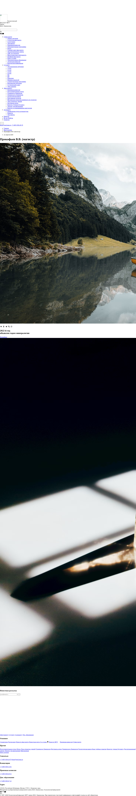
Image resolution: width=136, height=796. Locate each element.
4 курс (9, 73)
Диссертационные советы (15, 52)
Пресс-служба (11, 58)
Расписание (12, 742)
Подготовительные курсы (15, 91)
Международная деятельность (16, 55)
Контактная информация (15, 63)
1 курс (9, 68)
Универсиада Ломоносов (15, 95)
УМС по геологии (13, 53)
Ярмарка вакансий (13, 80)
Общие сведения (12, 38)
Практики (10, 78)
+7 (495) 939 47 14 (5, 781)
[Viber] (9, 326)
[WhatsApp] (11, 326)
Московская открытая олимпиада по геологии (22, 100)
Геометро (7, 120)
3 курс (9, 71)
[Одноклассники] (4, 326)
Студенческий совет (13, 85)
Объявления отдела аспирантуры (17, 111)
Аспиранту (7, 110)
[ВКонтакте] (1, 326)
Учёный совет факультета (15, 50)
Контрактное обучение (14, 83)
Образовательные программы (16, 47)
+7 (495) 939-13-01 (6, 767)
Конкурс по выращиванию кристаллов (19, 108)
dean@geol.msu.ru (5, 125)
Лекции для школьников (15, 106)
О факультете (8, 37)
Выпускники (8, 130)
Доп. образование (28, 735)
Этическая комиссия (13, 61)
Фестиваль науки (12, 103)
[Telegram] (6, 326)
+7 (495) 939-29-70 (17, 125)
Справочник (4, 742)
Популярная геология (14, 98)
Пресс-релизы (4, 752)
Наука (9, 48)
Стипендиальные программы (16, 81)
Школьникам (25, 751)
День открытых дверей (14, 101)
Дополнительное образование (16, 60)
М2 (8, 76)
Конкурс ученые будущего (115, 749)
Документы (11, 43)
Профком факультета (13, 56)
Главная (6, 128)
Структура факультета (14, 40)
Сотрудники (11, 42)
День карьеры (11, 86)
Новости (10, 113)
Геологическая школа (14, 96)
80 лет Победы (8, 118)
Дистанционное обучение (15, 66)
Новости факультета (22, 742)
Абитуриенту (8, 88)
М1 (8, 75)
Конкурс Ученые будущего (15, 105)
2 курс (9, 70)
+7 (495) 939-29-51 (6, 774)
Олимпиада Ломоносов (14, 93)
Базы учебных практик (99, 749)
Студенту (7, 65)
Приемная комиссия (13, 45)
